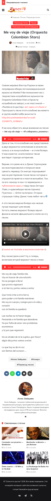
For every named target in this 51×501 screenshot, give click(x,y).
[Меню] (3, 10)
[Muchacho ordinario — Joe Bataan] (37, 433)
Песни (22, 17)
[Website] (25, 416)
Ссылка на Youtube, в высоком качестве (23, 249)
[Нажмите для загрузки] (47, 224)
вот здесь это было (35, 107)
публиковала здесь (12, 185)
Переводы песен (33, 17)
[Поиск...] (48, 10)
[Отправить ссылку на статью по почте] (24, 373)
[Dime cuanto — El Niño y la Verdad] (13, 457)
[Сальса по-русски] (16, 10)
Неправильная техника (16, 2)
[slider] (44, 139)
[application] (25, 139)
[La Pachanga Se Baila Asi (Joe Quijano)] (37, 457)
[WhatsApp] (12, 373)
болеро (36, 359)
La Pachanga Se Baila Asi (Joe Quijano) (37, 467)
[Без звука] (39, 139)
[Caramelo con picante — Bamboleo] (13, 433)
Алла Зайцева (18, 43)
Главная (15, 17)
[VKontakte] (6, 373)
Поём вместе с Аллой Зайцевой (25, 27)
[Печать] (29, 373)
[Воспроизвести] (5, 139)
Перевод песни (26, 364)
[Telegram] (18, 373)
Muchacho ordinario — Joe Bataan (36, 443)
